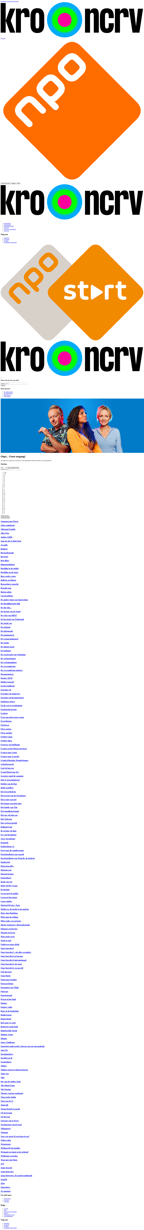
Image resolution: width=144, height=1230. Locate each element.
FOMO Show (6, 741)
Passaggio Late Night (10, 987)
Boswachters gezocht (9, 584)
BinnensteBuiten (8, 564)
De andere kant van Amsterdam (14, 600)
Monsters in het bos (9, 929)
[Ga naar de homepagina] (72, 37)
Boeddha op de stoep (9, 572)
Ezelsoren (5, 725)
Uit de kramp (6, 1113)
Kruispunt (5, 889)
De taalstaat (6, 651)
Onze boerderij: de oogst (11, 964)
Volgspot (4, 1132)
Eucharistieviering (9, 709)
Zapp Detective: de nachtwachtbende (16, 1175)
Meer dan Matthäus (9, 913)
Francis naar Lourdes (10, 756)
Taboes (4, 1066)
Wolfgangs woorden (9, 1156)
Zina (3, 1183)
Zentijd (4, 1179)
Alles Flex (5, 533)
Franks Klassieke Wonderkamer (14, 760)
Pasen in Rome (7, 983)
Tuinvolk (4, 1105)
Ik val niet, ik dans (8, 831)
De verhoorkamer (8, 658)
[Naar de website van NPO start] (72, 181)
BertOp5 (4, 557)
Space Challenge (8, 1042)
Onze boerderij (7, 948)
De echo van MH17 (9, 615)
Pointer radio (6, 1007)
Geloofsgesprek (7, 764)
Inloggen (13, 183)
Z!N (2, 1164)
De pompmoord (7, 635)
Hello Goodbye (7, 788)
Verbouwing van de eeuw (11, 1125)
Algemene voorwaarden (10, 1211)
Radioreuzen (6, 1015)
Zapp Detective (7, 1172)
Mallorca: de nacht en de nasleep (15, 909)
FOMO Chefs (6, 737)
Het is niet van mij (8, 799)
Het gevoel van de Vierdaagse (13, 796)
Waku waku (6, 1140)
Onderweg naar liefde (10, 944)
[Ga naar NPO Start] (72, 340)
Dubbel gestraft (7, 682)
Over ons (6, 1200)
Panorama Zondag (9, 980)
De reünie (5, 643)
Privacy (6, 1213)
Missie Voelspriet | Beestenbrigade (15, 925)
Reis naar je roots (8, 1023)
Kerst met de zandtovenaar (12, 850)
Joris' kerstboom (8, 839)
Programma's (7, 1198)
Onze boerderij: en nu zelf (12, 968)
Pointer (4, 1003)
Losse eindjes (6, 901)
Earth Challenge (8, 686)
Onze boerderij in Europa (12, 956)
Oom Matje (6, 976)
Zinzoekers (5, 1187)
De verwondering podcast (11, 670)
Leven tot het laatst (9, 897)
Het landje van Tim (9, 807)
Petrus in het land (8, 999)
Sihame (4, 1038)
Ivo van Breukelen (8, 835)
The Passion (6, 1089)
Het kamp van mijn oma (11, 803)
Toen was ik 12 (7, 1101)
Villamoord (5, 1128)
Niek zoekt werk (8, 936)
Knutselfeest (6, 878)
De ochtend (5, 627)
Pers (5, 1210)
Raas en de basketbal (9, 1011)
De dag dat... (6, 607)
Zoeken (3, 383)
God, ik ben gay (7, 768)
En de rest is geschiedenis (11, 705)
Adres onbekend (7, 525)
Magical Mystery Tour (10, 905)
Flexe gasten (6, 729)
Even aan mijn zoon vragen (12, 717)
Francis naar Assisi (9, 752)
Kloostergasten (7, 874)
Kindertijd (5, 862)
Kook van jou (6, 882)
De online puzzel (8, 392)
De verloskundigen (9, 662)
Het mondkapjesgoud (10, 811)
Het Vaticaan (6, 819)
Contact (6, 1208)
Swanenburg (6, 1062)
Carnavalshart (7, 596)
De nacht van (6, 623)
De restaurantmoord (9, 639)
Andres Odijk (6, 537)
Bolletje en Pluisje (8, 580)
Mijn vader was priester (11, 921)
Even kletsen (6, 721)
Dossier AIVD (6, 678)
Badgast (4, 549)
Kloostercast (6, 870)
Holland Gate (6, 827)
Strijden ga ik (6, 1058)
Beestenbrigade (7, 553)
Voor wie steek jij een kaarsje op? (15, 1136)
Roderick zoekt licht (9, 1027)
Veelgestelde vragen (9, 1214)
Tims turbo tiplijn (8, 1097)
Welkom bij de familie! (10, 1148)
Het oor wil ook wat (9, 815)
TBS (2, 1078)
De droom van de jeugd (10, 611)
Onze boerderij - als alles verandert (16, 952)
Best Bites (5, 560)
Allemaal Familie (8, 529)
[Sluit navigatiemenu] (1, 377)
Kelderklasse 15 (7, 846)
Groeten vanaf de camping (12, 776)
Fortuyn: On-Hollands (10, 745)
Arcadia (4, 545)
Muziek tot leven (8, 933)
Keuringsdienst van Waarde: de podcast (18, 858)
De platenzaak (7, 631)
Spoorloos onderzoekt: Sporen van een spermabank (22, 1046)
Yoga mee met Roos (9, 1160)
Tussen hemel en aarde (10, 1109)
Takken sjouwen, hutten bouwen (14, 1070)
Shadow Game (7, 1034)
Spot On (4, 1050)
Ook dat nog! (6, 972)
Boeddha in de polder (10, 568)
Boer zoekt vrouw (8, 576)
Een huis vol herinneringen (12, 698)
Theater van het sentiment (12, 1093)
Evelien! (4, 713)
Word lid (3, 38)
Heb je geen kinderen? (10, 780)
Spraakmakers (7, 1054)
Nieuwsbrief (7, 396)
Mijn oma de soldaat (9, 917)
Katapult (4, 843)
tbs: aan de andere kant (11, 1081)
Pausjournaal (6, 995)
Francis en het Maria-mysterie (14, 749)
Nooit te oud (6, 940)
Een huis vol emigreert (10, 694)
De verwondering (8, 666)
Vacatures (6, 1201)
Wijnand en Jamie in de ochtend (14, 1152)
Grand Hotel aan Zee (10, 772)
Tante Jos (5, 1074)
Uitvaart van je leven (10, 1121)
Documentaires (7, 674)
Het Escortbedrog (8, 792)
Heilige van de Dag (9, 784)
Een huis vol (7, 395)
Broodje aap (6, 588)
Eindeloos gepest (8, 702)
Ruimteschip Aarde (9, 1031)
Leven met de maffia (9, 893)
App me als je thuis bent (11, 541)
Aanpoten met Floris (9, 521)
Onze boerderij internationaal (13, 960)
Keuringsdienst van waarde (12, 854)
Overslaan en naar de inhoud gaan (10, 1)
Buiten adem (6, 592)
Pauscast (4, 991)
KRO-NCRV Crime (9, 886)
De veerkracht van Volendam (13, 654)
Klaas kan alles (7, 866)
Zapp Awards (6, 1168)
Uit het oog (5, 1117)
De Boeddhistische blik (10, 604)
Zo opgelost (5, 1191)
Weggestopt (6, 1144)
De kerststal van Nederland (12, 619)
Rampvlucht (6, 1019)
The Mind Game (8, 1085)
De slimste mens (8, 393)
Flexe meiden (6, 733)
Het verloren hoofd (9, 823)
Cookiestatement (8, 1216)
